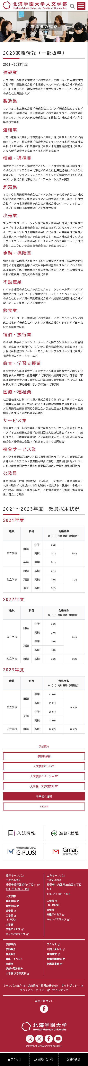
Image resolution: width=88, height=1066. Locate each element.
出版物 (9, 963)
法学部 (9, 910)
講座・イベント (14, 958)
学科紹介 (11, 949)
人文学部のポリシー (42, 776)
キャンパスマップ (15, 934)
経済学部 (11, 901)
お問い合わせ (54, 949)
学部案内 (11, 944)
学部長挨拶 (44, 756)
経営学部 (11, 905)
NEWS (44, 806)
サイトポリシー (70, 985)
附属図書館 (53, 963)
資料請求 (52, 954)
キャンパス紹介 (12, 985)
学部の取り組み (14, 968)
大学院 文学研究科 (42, 786)
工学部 (9, 915)
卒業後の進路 (44, 796)
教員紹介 (11, 954)
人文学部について (44, 766)
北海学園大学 (54, 958)
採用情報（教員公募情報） (43, 985)
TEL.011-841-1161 (17, 889)
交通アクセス (13, 929)
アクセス (52, 944)
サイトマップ (60, 990)
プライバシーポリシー (33, 990)
